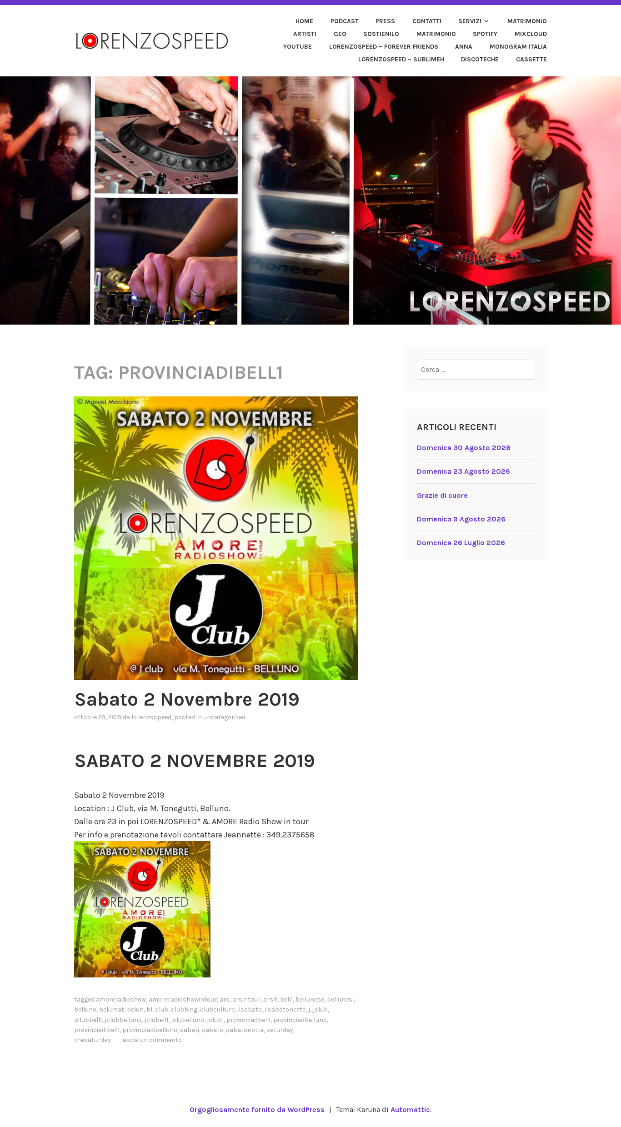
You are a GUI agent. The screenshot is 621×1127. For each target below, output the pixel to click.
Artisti (304, 34)
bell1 (286, 999)
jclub (320, 1009)
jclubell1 (156, 1020)
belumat (111, 1009)
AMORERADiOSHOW (121, 999)
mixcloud (531, 34)
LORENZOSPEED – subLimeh (401, 59)
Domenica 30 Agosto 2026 (464, 447)
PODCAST (345, 21)
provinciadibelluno (149, 1030)
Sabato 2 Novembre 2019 (187, 699)
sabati (189, 1030)
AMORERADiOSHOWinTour (183, 999)
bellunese (309, 999)
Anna (463, 46)
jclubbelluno (123, 1020)
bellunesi (340, 999)
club (161, 1009)
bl (149, 1009)
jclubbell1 (88, 1020)
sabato (212, 1030)
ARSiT (270, 999)
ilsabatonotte (285, 1009)
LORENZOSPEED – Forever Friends (383, 46)
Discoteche (480, 59)
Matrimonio (527, 21)
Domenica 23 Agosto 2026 (463, 471)
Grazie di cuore (442, 495)
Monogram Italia (518, 46)
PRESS (385, 21)
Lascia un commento (151, 1040)
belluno (85, 1009)
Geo (340, 34)
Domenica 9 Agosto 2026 (461, 519)
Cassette (531, 59)
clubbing (184, 1009)
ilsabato (249, 1009)
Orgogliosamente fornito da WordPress (257, 1109)
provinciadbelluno (300, 1020)
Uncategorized (224, 717)
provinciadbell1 (248, 1020)
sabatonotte (245, 1030)
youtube (297, 46)
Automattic (410, 1109)
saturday (279, 1030)
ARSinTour (246, 999)
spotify (485, 34)
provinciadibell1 (97, 1030)
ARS (225, 999)
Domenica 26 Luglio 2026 (461, 542)
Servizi (469, 21)
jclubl (215, 1020)
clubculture (217, 1009)
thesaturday (92, 1040)
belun (135, 1009)
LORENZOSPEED (151, 717)
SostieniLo (381, 34)
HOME (304, 21)
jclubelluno (187, 1020)
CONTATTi (426, 21)
